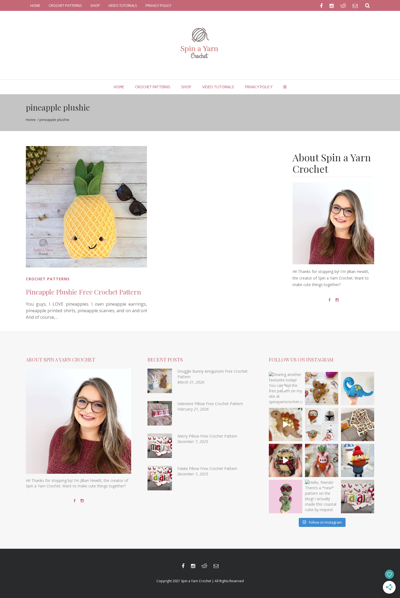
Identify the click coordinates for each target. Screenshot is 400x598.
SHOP (95, 5)
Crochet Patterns (48, 278)
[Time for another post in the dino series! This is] (357, 388)
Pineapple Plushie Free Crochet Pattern (83, 291)
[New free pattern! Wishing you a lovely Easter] (321, 460)
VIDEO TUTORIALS (122, 5)
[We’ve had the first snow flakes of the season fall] (321, 388)
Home (31, 119)
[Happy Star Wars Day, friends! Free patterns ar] (321, 424)
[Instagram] (337, 300)
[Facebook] (330, 300)
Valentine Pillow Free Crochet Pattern (210, 403)
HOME (35, 5)
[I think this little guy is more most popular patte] (285, 460)
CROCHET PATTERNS (65, 5)
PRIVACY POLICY (158, 5)
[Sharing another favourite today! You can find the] (285, 388)
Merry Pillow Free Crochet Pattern (207, 436)
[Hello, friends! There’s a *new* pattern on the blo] (321, 496)
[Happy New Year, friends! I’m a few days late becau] (357, 424)
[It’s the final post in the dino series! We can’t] (285, 424)
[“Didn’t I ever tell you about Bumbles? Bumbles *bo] (357, 460)
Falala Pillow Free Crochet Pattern (207, 468)
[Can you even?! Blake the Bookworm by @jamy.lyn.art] (285, 496)
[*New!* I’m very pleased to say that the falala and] (357, 496)
